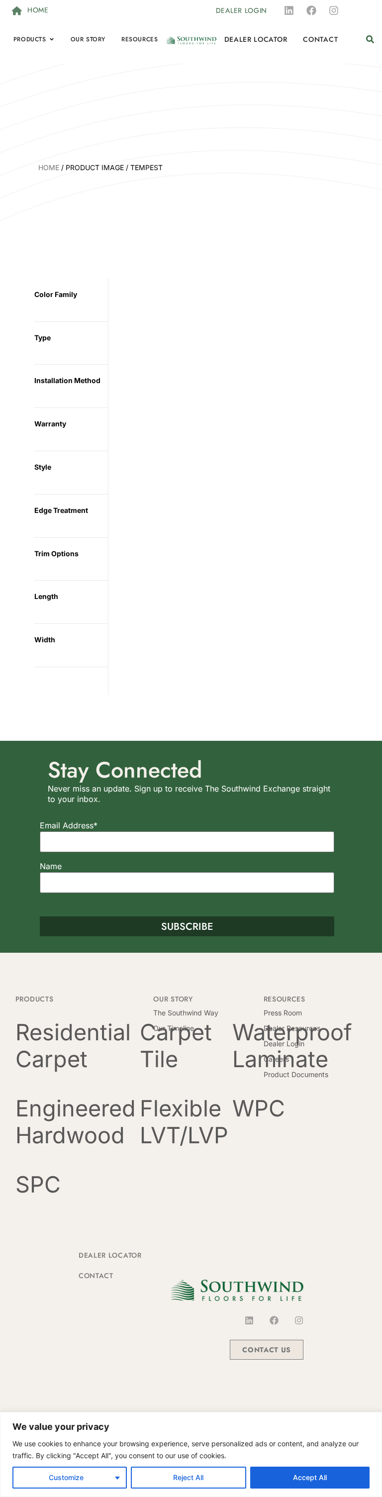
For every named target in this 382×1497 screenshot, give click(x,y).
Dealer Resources (292, 1028)
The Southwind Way (185, 1012)
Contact (96, 1276)
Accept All (310, 1477)
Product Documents (296, 1074)
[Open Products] (52, 39)
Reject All (188, 1477)
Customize (66, 1477)
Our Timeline (173, 1028)
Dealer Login (284, 1043)
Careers (276, 1059)
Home (48, 167)
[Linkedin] (289, 10)
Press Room (283, 1012)
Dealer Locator (110, 1255)
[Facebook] (311, 10)
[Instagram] (334, 10)
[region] (191, 1454)
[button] (370, 39)
